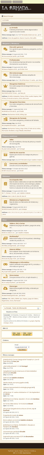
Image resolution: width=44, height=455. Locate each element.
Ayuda (16, 451)
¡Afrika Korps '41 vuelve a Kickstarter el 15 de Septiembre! (21, 392)
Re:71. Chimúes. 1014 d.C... (9, 193)
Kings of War (23, 128)
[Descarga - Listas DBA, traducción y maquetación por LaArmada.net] (27, 335)
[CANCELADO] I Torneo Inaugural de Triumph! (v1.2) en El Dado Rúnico (21, 360)
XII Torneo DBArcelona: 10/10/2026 (14, 404)
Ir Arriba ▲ (33, 451)
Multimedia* (14, 236)
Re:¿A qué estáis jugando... (9, 271)
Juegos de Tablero (33, 299)
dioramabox (29, 436)
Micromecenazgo (16, 73)
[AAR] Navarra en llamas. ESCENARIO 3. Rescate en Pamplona (19, 426)
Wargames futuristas (17, 102)
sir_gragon (31, 321)
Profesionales (15, 60)
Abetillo (21, 271)
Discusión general (16, 47)
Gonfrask (6, 410)
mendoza (36, 399)
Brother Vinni (24, 69)
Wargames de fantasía (18, 118)
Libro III (19, 196)
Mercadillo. (33, 38)
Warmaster (5, 130)
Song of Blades (19, 130)
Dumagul (24, 366)
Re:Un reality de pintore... (9, 282)
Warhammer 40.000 (13, 114)
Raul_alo (16, 361)
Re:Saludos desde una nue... (30, 35)
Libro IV (24, 196)
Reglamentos (5, 301)
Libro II (14, 196)
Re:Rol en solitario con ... (9, 233)
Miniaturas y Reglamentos (19, 200)
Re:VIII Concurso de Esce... (9, 171)
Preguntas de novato (9, 415)
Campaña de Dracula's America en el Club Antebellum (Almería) (20, 372)
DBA (9, 299)
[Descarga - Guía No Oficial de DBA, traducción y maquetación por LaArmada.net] (17, 335)
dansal (23, 295)
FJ (27, 383)
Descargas (13, 286)
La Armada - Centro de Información (15, 308)
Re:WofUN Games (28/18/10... (10, 209)
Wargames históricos (17, 84)
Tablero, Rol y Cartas (17, 223)
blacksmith (22, 282)
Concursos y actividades (18, 163)
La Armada (14, 28)
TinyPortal (10, 451)
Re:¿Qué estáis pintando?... (9, 149)
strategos (24, 209)
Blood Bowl (27, 130)
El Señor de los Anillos (34, 128)
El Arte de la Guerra (12, 98)
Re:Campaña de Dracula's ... (10, 125)
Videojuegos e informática (19, 262)
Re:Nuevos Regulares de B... (10, 69)
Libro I (9, 196)
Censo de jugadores (13, 38)
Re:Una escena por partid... (9, 56)
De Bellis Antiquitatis (14, 96)
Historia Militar (15, 249)
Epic (25, 114)
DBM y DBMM (15, 299)
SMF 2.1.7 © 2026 (17, 453)
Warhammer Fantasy (14, 128)
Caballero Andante (17, 378)
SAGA (20, 98)
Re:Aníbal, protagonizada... (9, 246)
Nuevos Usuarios (25, 38)
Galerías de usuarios (17, 152)
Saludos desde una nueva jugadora (14, 383)
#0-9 (4, 214)
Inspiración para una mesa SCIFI (13, 436)
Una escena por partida (10, 432)
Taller (12, 140)
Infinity (22, 114)
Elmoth (30, 404)
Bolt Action (26, 98)
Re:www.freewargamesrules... (10, 295)
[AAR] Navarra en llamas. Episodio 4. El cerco (17, 399)
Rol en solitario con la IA (10, 420)
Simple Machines (27, 453)
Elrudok (13, 373)
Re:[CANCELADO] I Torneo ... (10, 93)
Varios (12, 301)
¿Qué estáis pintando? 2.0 (11, 366)
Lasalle (31, 96)
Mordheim (12, 130)
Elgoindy (37, 321)
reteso (21, 415)
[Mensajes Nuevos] (5, 29)
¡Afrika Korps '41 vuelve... (29, 80)
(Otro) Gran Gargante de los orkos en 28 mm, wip (18, 409)
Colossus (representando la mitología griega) (17, 387)
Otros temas (14, 275)
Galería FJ (6, 378)
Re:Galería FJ (25, 160)
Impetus (35, 96)
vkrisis (7, 394)
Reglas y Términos (24, 451)
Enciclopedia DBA (16, 180)
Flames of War (24, 96)
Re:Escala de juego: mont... (9, 259)
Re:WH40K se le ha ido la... (9, 111)
